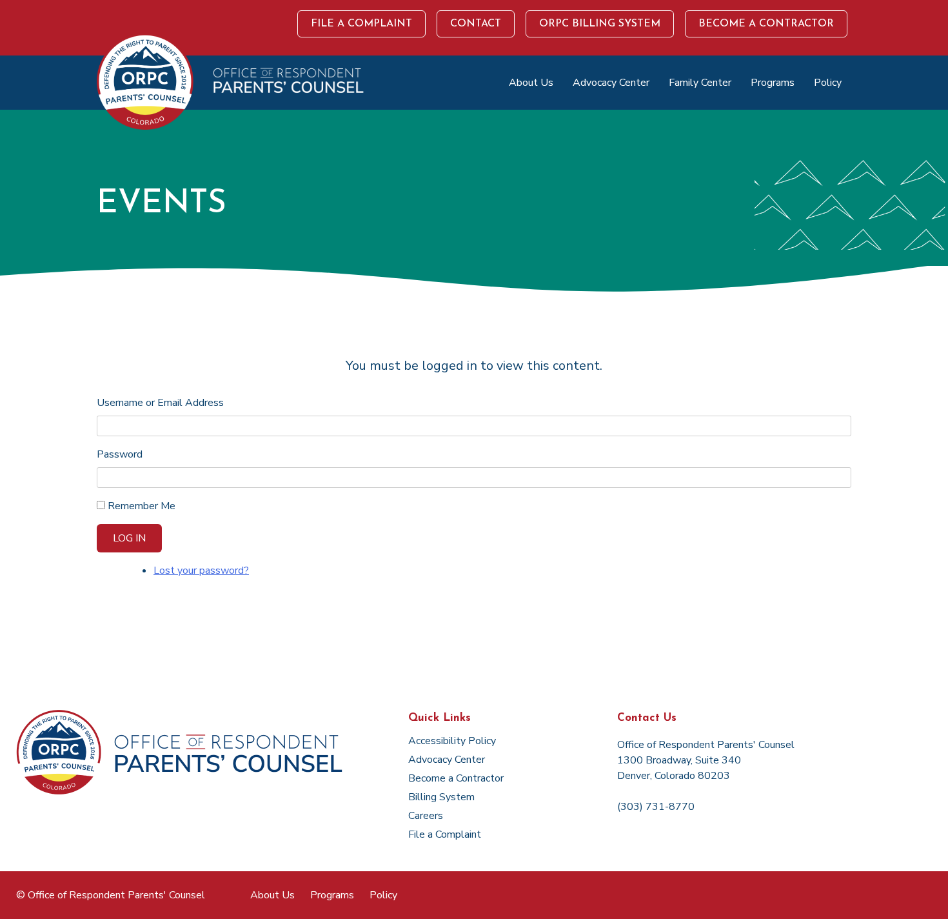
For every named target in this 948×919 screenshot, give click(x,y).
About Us (531, 83)
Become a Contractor (766, 24)
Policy (828, 83)
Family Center (700, 83)
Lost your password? (201, 570)
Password (120, 454)
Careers (425, 816)
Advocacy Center (611, 83)
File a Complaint (361, 24)
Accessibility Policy (452, 741)
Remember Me (141, 506)
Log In (129, 538)
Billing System (441, 797)
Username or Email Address (160, 403)
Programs (773, 83)
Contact (475, 24)
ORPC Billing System (599, 24)
